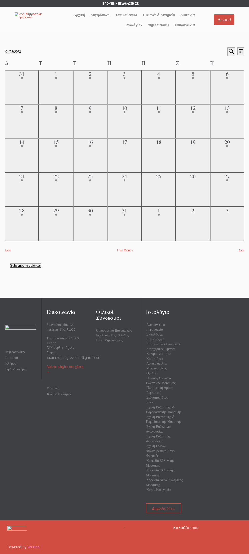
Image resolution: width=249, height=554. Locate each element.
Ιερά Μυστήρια (16, 369)
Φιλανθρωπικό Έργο (160, 451)
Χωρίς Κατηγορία (158, 490)
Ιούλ (8, 250)
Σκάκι (150, 402)
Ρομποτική (153, 393)
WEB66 (33, 547)
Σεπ (241, 250)
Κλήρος (10, 363)
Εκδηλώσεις (154, 334)
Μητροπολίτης (15, 352)
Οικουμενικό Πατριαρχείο (114, 330)
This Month (125, 250)
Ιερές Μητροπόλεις (109, 340)
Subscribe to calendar (25, 265)
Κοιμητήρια (154, 359)
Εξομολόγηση (155, 339)
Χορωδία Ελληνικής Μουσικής (160, 463)
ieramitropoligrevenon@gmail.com (73, 358)
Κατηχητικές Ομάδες (160, 349)
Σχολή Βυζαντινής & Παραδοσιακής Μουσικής (163, 409)
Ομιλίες (151, 373)
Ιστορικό (11, 358)
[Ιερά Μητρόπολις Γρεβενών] (33, 15)
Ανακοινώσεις (156, 325)
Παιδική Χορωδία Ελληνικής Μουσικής (161, 380)
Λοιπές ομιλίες (156, 363)
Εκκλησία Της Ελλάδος (112, 335)
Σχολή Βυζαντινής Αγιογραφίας (158, 429)
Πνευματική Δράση (159, 388)
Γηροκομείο (154, 329)
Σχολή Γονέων (156, 446)
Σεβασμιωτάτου (157, 397)
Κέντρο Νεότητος (59, 394)
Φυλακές (53, 388)
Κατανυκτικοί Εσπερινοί (163, 344)
